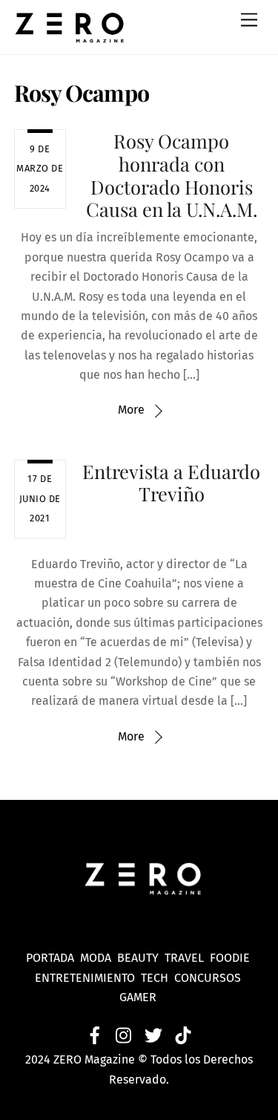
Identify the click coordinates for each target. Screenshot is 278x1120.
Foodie (230, 958)
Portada (50, 958)
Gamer (139, 997)
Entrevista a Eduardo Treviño (171, 482)
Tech (157, 978)
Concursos (209, 978)
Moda (98, 958)
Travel (187, 958)
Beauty (141, 958)
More (131, 410)
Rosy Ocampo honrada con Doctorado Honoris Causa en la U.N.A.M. (171, 174)
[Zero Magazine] (69, 36)
